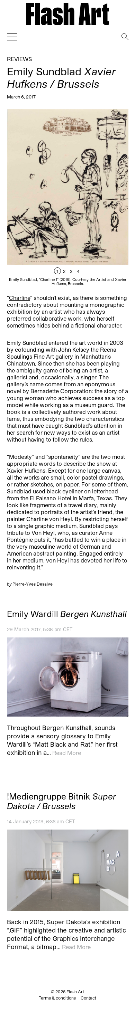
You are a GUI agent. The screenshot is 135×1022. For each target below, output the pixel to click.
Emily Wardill (67, 614)
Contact (88, 997)
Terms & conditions (57, 997)
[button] (98, 197)
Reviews (19, 59)
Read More (66, 753)
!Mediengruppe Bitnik (61, 801)
